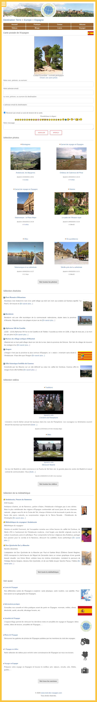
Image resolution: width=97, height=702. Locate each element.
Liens (59, 28)
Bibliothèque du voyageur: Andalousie (21, 522)
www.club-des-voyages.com (51, 693)
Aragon (8, 349)
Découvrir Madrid (48, 465)
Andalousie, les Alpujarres (25, 173)
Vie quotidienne (72, 239)
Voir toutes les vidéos (48, 484)
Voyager (82, 28)
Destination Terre (12, 20)
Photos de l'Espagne (11, 635)
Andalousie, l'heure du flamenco (19, 499)
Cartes (59, 24)
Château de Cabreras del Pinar (71, 173)
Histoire (72, 189)
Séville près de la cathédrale (71, 267)
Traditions (49, 387)
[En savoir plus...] (26, 304)
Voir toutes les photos (48, 282)
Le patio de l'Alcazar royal (71, 217)
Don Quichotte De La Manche (17, 545)
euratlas (26, 179)
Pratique (37, 24)
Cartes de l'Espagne (11, 587)
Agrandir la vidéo (49, 415)
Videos (14, 28)
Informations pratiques (12, 604)
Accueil (14, 24)
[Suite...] (34, 425)
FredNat (72, 179)
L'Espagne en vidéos (11, 649)
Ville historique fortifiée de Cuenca (20, 363)
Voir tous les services (48, 681)
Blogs (37, 28)
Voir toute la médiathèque (48, 572)
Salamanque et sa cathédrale (26, 267)
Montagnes (26, 144)
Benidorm (9, 314)
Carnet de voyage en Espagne (72, 144)
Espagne (39, 20)
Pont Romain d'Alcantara (16, 297)
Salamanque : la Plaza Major (25, 217)
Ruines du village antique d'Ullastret (20, 339)
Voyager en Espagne (11, 663)
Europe (28, 20)
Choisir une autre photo (48, 78)
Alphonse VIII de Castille (15, 328)
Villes (26, 239)
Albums (82, 24)
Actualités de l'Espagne (12, 618)
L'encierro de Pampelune (48, 418)
